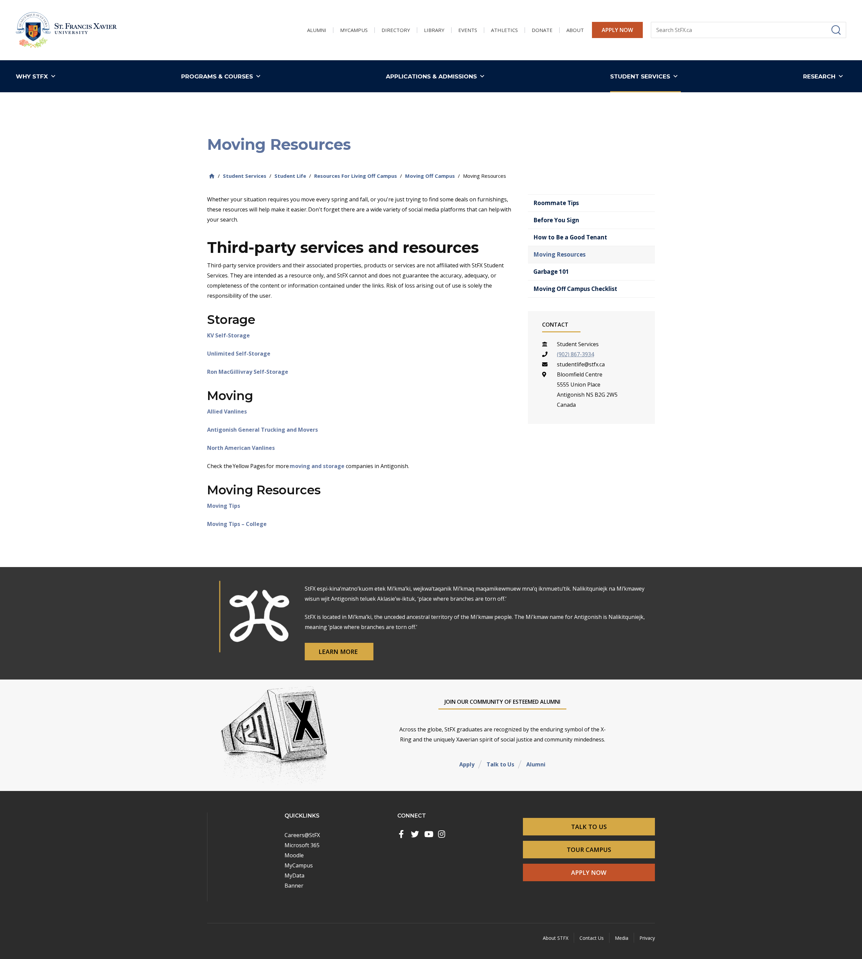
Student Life (290, 175)
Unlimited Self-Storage (238, 353)
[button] (37, 76)
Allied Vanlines (227, 411)
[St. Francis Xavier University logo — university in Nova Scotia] (66, 30)
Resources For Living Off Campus (355, 175)
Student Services (244, 175)
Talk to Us (500, 764)
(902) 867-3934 (575, 354)
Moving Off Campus (430, 175)
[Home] (212, 176)
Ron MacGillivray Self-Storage (247, 371)
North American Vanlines (241, 448)
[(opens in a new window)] (401, 834)
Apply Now (617, 30)
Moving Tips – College (237, 524)
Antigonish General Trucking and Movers (262, 429)
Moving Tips (223, 505)
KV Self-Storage (228, 335)
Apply (466, 764)
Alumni (535, 764)
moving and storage (317, 466)
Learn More (339, 652)
